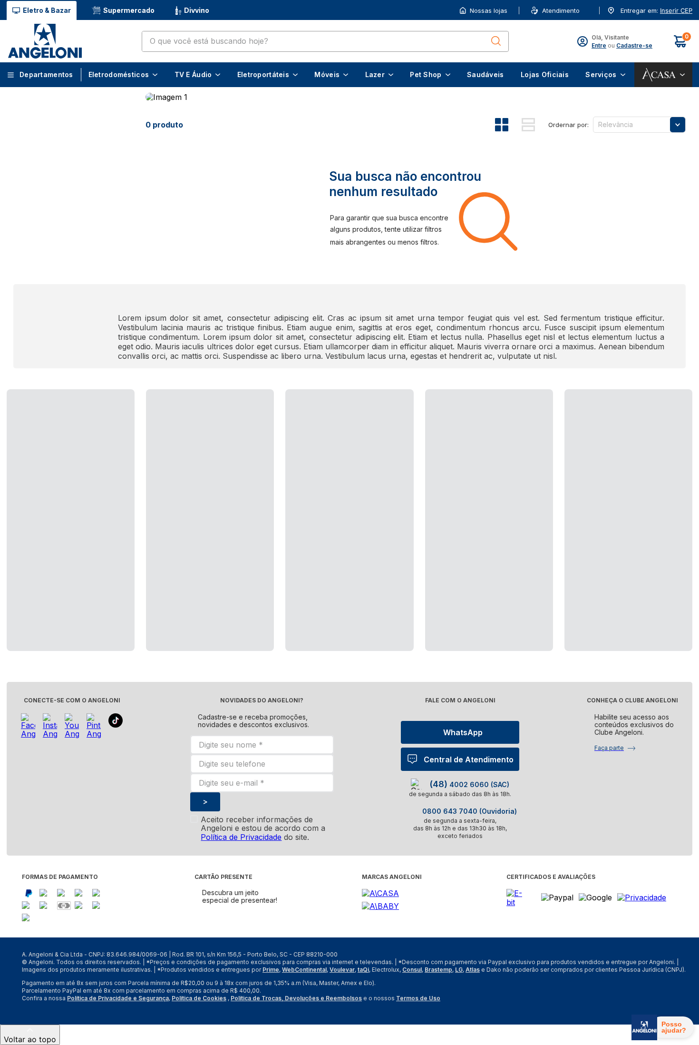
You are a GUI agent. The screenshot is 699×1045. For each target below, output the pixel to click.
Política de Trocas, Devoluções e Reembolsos (296, 998)
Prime (270, 969)
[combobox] (325, 41)
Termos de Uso (418, 998)
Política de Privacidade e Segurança (118, 998)
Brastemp (438, 969)
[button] (675, 10)
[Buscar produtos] (496, 40)
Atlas (473, 969)
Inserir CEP (676, 10)
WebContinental (304, 969)
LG (459, 969)
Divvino (196, 10)
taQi (363, 969)
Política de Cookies (199, 998)
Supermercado (129, 10)
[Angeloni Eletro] (45, 41)
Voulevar (342, 969)
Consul (412, 969)
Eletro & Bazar (47, 10)
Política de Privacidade (241, 837)
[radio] (508, 125)
